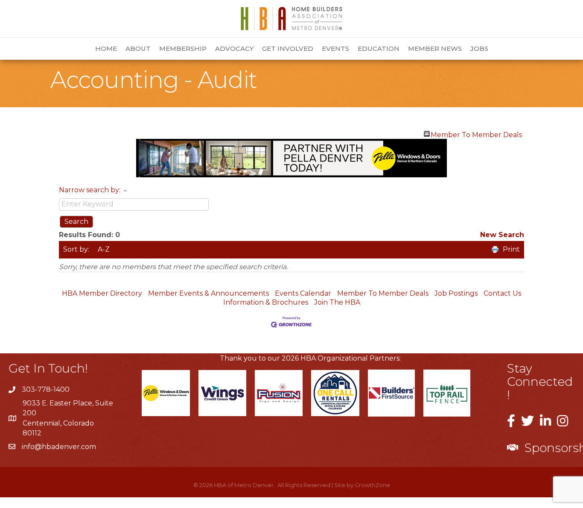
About (138, 48)
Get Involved (287, 48)
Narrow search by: (89, 190)
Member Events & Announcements (208, 293)
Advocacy (234, 48)
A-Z (104, 249)
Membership (183, 48)
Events (335, 48)
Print (511, 249)
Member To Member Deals (476, 134)
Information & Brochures (265, 302)
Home (106, 48)
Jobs (479, 48)
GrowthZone (372, 485)
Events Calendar (303, 293)
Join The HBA (337, 302)
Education (378, 48)
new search (502, 235)
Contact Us (502, 293)
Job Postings (456, 293)
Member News (435, 48)
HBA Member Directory (102, 293)
